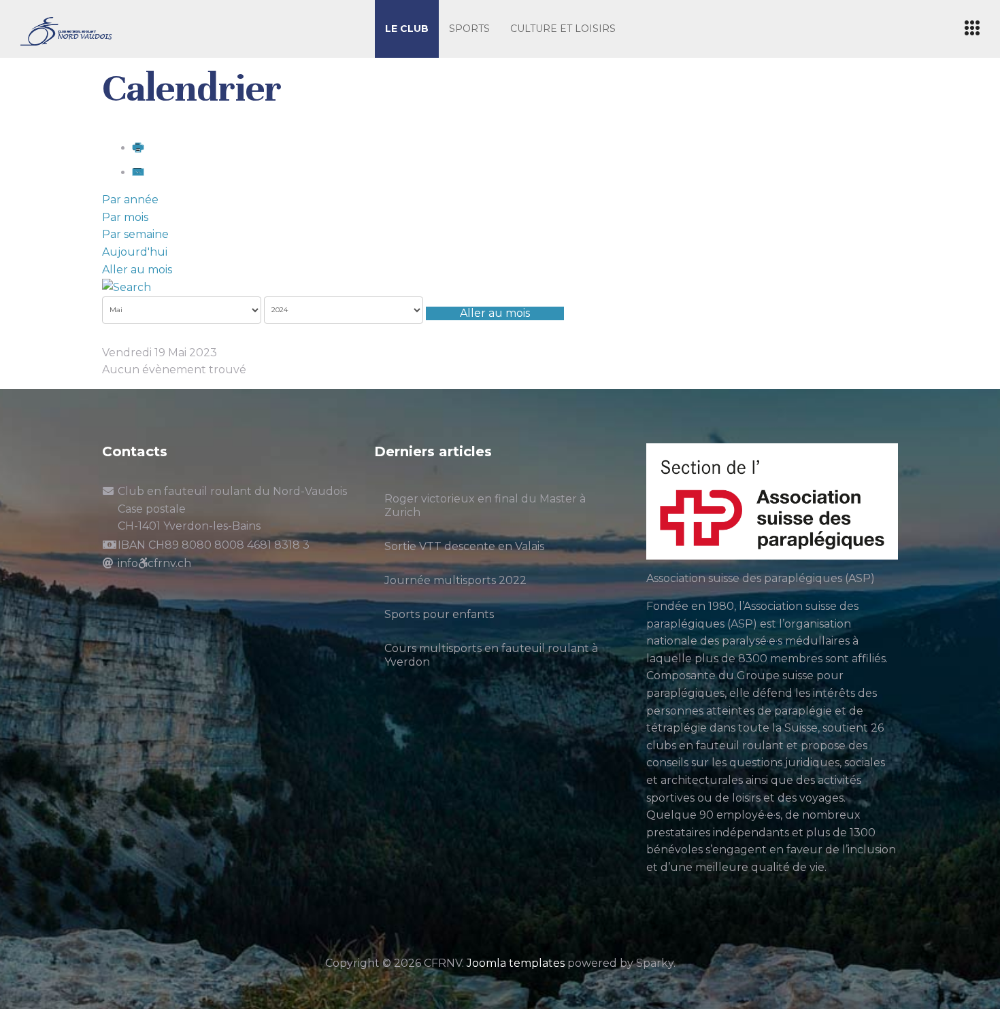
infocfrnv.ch (154, 563)
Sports (469, 28)
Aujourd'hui (134, 251)
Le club (407, 28)
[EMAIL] (138, 172)
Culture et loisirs (563, 28)
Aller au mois (137, 269)
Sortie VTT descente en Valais (464, 546)
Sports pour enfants (439, 614)
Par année (130, 199)
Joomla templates (516, 963)
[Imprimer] (138, 147)
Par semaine (135, 234)
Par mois (125, 217)
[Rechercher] (126, 286)
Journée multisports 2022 (455, 580)
